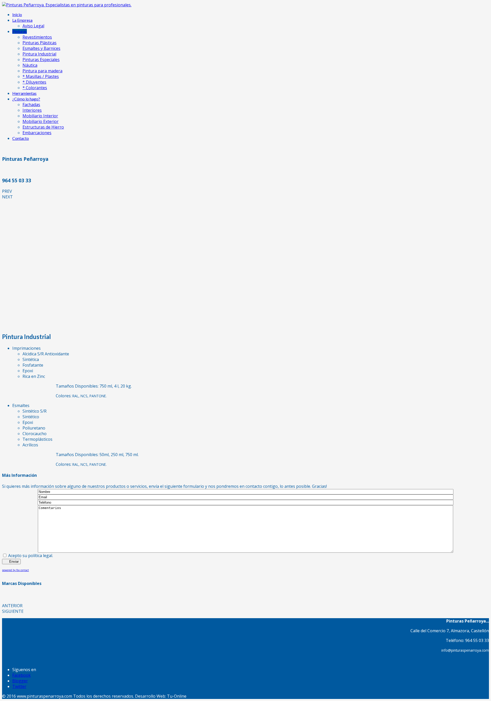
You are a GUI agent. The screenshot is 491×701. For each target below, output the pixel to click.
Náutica (30, 65)
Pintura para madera (42, 71)
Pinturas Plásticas (40, 43)
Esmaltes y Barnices (41, 48)
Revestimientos (37, 37)
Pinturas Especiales (41, 59)
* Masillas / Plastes (41, 76)
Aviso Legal (33, 26)
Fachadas (31, 104)
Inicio (17, 14)
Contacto (20, 138)
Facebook (21, 675)
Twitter (19, 686)
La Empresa (22, 20)
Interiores (32, 110)
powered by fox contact (15, 570)
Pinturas (19, 31)
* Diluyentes (34, 82)
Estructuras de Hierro (43, 127)
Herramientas (24, 93)
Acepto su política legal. (30, 555)
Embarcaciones (37, 132)
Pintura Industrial (39, 54)
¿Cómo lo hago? (26, 98)
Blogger (20, 681)
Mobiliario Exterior (41, 121)
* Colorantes (35, 88)
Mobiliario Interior (40, 116)
